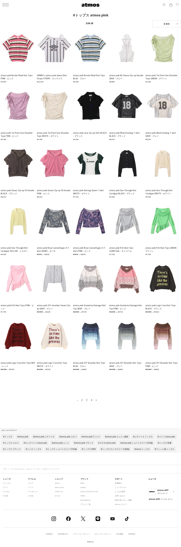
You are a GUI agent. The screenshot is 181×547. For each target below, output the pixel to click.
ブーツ (5, 487)
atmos (57, 483)
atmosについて (121, 504)
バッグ (30, 487)
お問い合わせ (120, 496)
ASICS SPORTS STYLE (89, 491)
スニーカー (7, 483)
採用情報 (131, 534)
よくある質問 (120, 491)
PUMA (82, 496)
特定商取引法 (63, 534)
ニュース (152, 479)
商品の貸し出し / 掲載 (123, 500)
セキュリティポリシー (102, 534)
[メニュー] (5, 5)
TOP (4, 469)
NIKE (82, 483)
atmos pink (59, 487)
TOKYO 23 (59, 491)
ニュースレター (121, 487)
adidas (83, 487)
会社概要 (119, 534)
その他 (5, 496)
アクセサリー (33, 491)
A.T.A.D (57, 496)
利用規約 (49, 534)
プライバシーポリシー (81, 534)
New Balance (85, 500)
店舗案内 (118, 483)
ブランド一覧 (85, 504)
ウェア (30, 483)
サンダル (6, 491)
